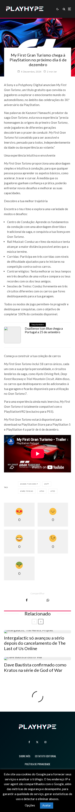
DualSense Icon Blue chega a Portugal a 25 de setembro (44, 330)
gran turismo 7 (29, 484)
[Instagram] (45, 742)
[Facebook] (29, 742)
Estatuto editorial (45, 756)
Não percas (27, 491)
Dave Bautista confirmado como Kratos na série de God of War (35, 667)
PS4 (42, 491)
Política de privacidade (37, 764)
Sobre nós (24, 756)
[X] (37, 742)
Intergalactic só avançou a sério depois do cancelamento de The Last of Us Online (35, 643)
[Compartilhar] (27, 600)
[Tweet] (37, 600)
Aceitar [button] (46, 805)
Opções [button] (30, 805)
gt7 (47, 484)
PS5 (53, 491)
